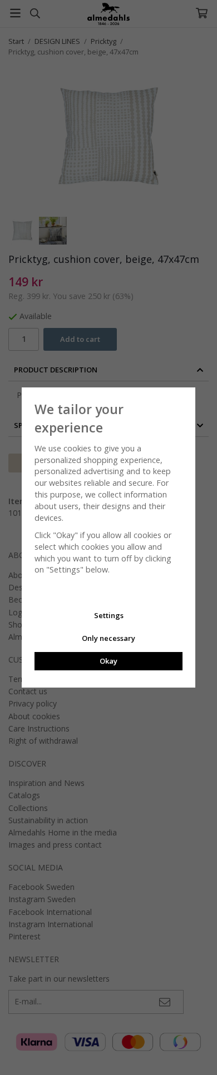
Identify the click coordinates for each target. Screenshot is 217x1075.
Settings (109, 615)
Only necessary (108, 638)
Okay (108, 661)
